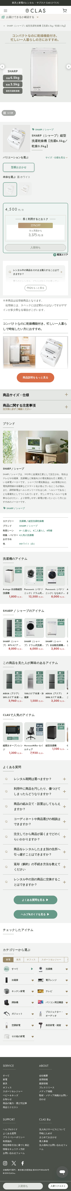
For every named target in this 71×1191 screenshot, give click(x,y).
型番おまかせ (18, 167)
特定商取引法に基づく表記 (16, 1145)
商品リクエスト (10, 1107)
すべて (6, 1075)
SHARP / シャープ (28, 525)
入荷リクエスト (58, 1186)
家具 (18, 959)
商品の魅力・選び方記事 (15, 1103)
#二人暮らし (39, 530)
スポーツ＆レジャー (51, 959)
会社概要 (43, 1075)
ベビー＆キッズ (10, 1095)
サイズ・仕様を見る (55, 157)
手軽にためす (45, 1133)
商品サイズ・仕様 (16, 395)
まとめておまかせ (48, 1137)
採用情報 (43, 1079)
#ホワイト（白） (27, 543)
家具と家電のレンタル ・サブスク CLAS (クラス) (35, 2)
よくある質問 (9, 1133)
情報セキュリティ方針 (14, 1149)
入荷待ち (35, 247)
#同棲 (49, 530)
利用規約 (7, 1141)
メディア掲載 (45, 1091)
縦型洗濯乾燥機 (36, 521)
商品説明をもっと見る (35, 377)
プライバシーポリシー (14, 1137)
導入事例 (43, 1141)
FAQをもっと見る (35, 288)
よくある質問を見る (33, 899)
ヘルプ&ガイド (10, 1129)
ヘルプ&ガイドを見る (33, 914)
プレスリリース (46, 1087)
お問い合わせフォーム (14, 1153)
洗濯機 (22, 521)
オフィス (31, 959)
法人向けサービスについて (52, 1129)
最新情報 (43, 1083)
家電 (8, 959)
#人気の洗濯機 (26, 535)
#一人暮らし (25, 530)
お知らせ (7, 1099)
